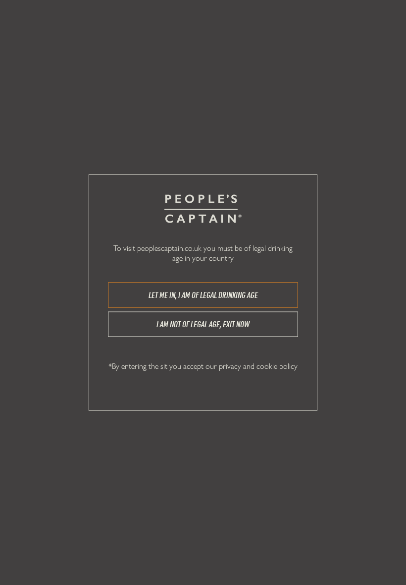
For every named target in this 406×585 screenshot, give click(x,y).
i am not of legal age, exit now (203, 324)
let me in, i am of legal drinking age (203, 295)
